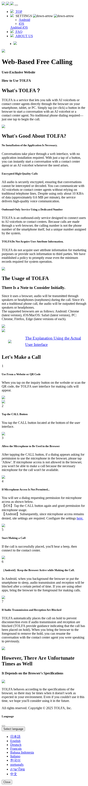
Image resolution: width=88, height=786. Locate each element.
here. (80, 518)
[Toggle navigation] (16, 5)
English (15, 741)
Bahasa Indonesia (22, 752)
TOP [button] (18, 11)
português (16, 764)
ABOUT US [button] (24, 36)
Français (16, 748)
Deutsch (15, 745)
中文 (13, 774)
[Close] (3, 725)
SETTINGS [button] (24, 16)
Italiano (15, 756)
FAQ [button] (18, 32)
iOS (25, 27)
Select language (13, 729)
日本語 (15, 736)
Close (6, 782)
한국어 (15, 760)
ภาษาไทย (17, 769)
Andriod (16, 27)
